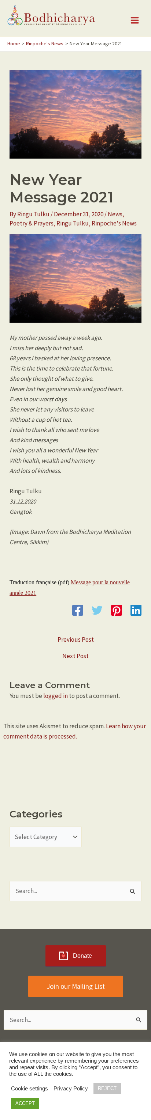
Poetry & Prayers (32, 223)
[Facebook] (77, 610)
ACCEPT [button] (25, 1103)
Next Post (75, 656)
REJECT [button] (107, 1088)
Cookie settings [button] (29, 1088)
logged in (55, 696)
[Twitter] (97, 610)
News (115, 214)
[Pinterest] (116, 610)
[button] (75, 986)
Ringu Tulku (72, 223)
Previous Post (76, 640)
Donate (82, 956)
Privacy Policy (71, 1088)
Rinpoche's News (114, 223)
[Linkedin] (135, 610)
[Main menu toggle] (135, 20)
